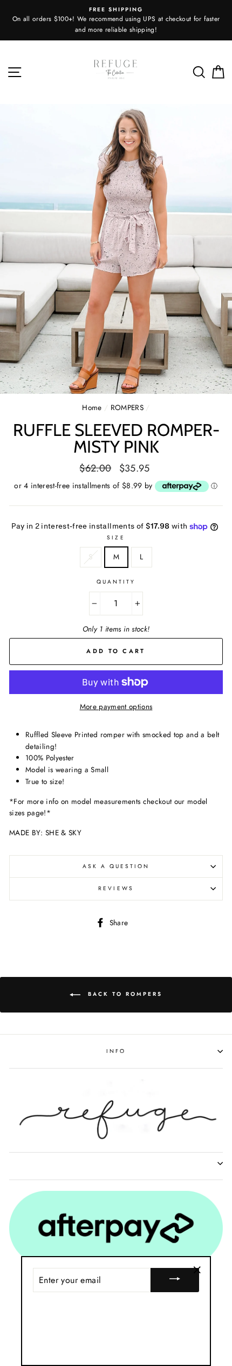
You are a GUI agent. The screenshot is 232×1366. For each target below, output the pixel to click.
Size (116, 537)
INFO (116, 1051)
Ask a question (116, 866)
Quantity (116, 582)
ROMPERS (127, 407)
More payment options (116, 706)
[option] (116, 20)
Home (91, 407)
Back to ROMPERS (123, 994)
